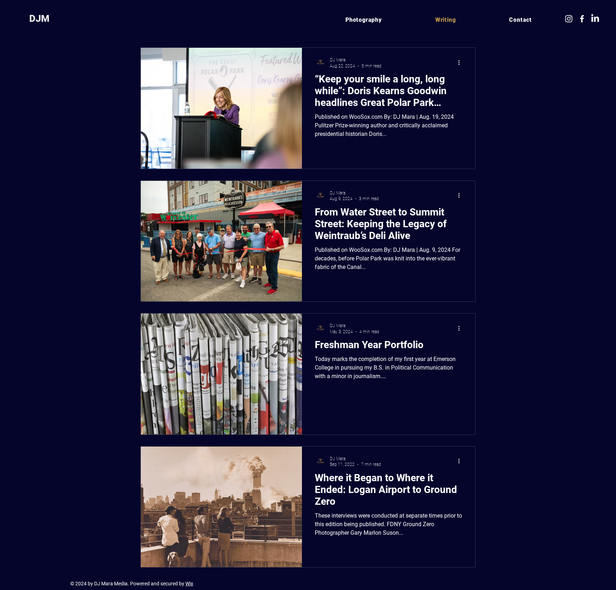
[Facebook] (582, 19)
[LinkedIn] (595, 19)
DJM (39, 18)
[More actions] (461, 62)
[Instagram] (569, 19)
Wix (189, 583)
